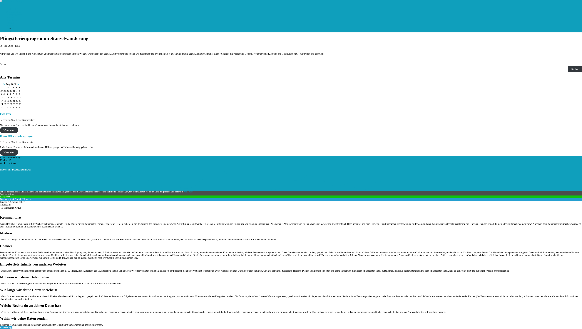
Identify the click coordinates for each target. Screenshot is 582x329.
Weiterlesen (9, 130)
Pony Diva (5, 114)
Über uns (10, 25)
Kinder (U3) (12, 9)
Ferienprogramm (14, 14)
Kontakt (10, 23)
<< (3, 84)
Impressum (5, 169)
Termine (10, 17)
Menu (3, 4)
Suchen (3, 64)
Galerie (15, 28)
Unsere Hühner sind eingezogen (16, 136)
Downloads (11, 20)
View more (188, 192)
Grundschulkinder (14, 12)
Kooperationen (19, 31)
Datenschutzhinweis (21, 169)
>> (18, 84)
